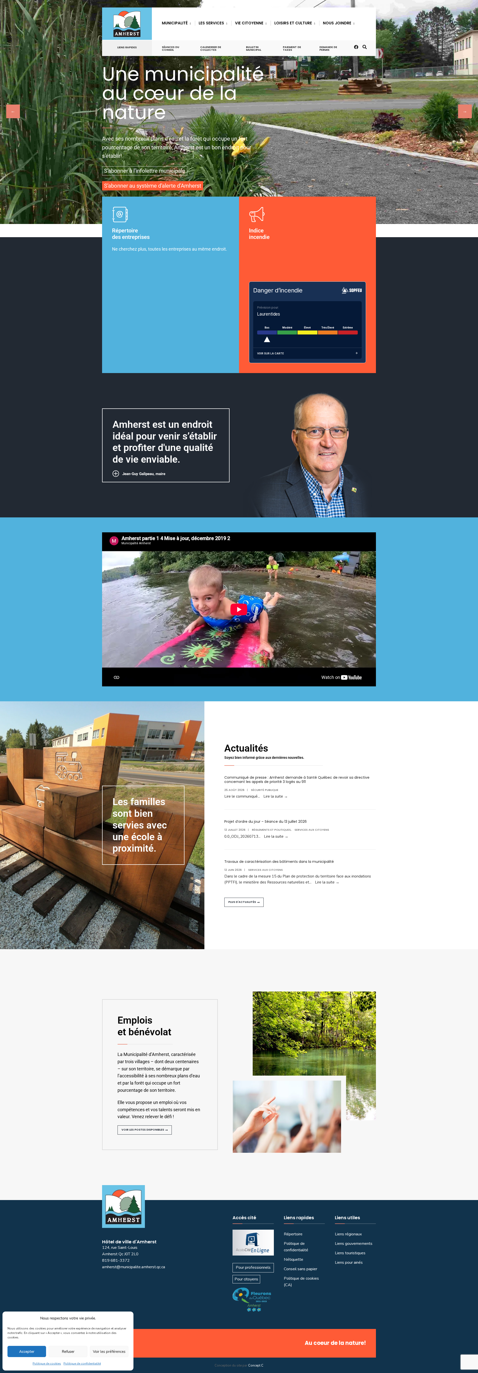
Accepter (26, 1351)
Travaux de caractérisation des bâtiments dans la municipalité (279, 861)
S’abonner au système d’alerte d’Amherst (152, 186)
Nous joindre (337, 23)
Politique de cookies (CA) (301, 1282)
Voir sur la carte (270, 353)
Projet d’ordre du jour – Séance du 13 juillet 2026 (265, 821)
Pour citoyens (246, 1279)
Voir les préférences (109, 1351)
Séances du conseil (170, 48)
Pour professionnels (253, 1267)
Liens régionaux (348, 1234)
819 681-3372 (116, 1260)
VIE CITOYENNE (249, 23)
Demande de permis (328, 48)
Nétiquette (293, 1259)
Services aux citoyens (312, 830)
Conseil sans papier (300, 1269)
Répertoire (293, 1234)
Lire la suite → (275, 796)
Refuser (68, 1351)
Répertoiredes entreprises (131, 233)
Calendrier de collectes (210, 48)
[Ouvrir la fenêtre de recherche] (364, 46)
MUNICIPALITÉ (175, 23)
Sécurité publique (264, 790)
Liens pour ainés (349, 1262)
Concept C (255, 1365)
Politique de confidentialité (82, 1364)
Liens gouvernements (353, 1243)
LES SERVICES (211, 23)
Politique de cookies (47, 1364)
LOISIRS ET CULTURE (293, 23)
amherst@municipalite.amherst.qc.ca (133, 1267)
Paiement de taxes (292, 48)
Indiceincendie (259, 233)
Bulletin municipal (253, 48)
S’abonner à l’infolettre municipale (144, 171)
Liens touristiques (350, 1253)
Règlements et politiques (271, 830)
